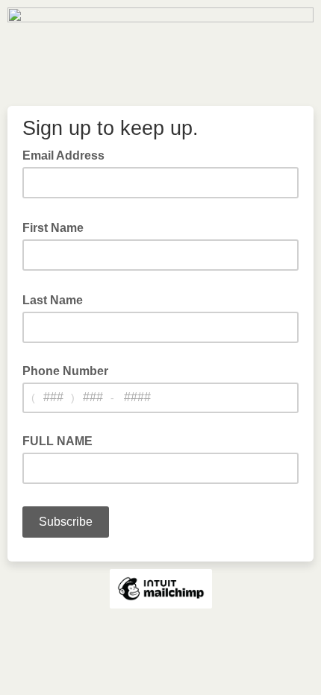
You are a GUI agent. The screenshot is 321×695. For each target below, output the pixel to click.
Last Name (57, 299)
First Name (57, 226)
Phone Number (65, 371)
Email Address (67, 154)
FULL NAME (57, 441)
